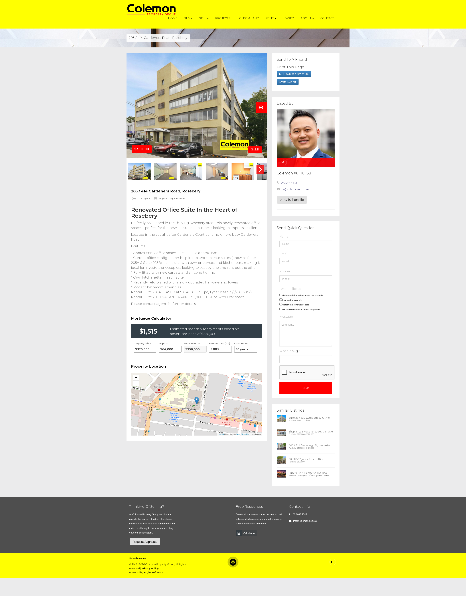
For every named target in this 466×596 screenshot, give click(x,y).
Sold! (255, 149)
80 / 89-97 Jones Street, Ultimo (306, 459)
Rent (270, 18)
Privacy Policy (150, 568)
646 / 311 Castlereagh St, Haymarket (310, 445)
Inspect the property (292, 300)
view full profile (292, 200)
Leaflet (221, 434)
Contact (327, 18)
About (306, 18)
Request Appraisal (145, 541)
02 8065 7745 (300, 514)
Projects (222, 18)
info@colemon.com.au (305, 521)
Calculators (249, 533)
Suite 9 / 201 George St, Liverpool (308, 473)
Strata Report (287, 82)
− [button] (136, 383)
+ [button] (136, 377)
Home (172, 18)
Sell (203, 18)
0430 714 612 (289, 182)
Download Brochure (296, 74)
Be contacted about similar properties (301, 309)
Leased (288, 18)
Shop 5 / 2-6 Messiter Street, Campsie (311, 431)
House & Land (248, 18)
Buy (187, 18)
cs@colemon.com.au (295, 189)
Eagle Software (153, 572)
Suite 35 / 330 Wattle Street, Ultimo (309, 417)
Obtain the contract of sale (295, 305)
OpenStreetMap (243, 434)
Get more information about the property (302, 295)
